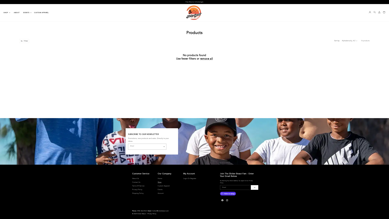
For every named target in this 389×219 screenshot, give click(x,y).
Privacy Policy (137, 189)
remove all (206, 59)
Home (160, 178)
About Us (135, 178)
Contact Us (136, 182)
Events (160, 189)
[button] (26, 12)
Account (161, 193)
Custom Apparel (164, 186)
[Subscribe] (164, 147)
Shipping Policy (138, 193)
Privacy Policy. (152, 214)
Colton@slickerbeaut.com (160, 211)
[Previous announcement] (6, 2)
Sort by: (337, 41)
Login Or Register (189, 178)
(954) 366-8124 (142, 211)
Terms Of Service (138, 186)
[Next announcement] (383, 2)
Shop (159, 182)
